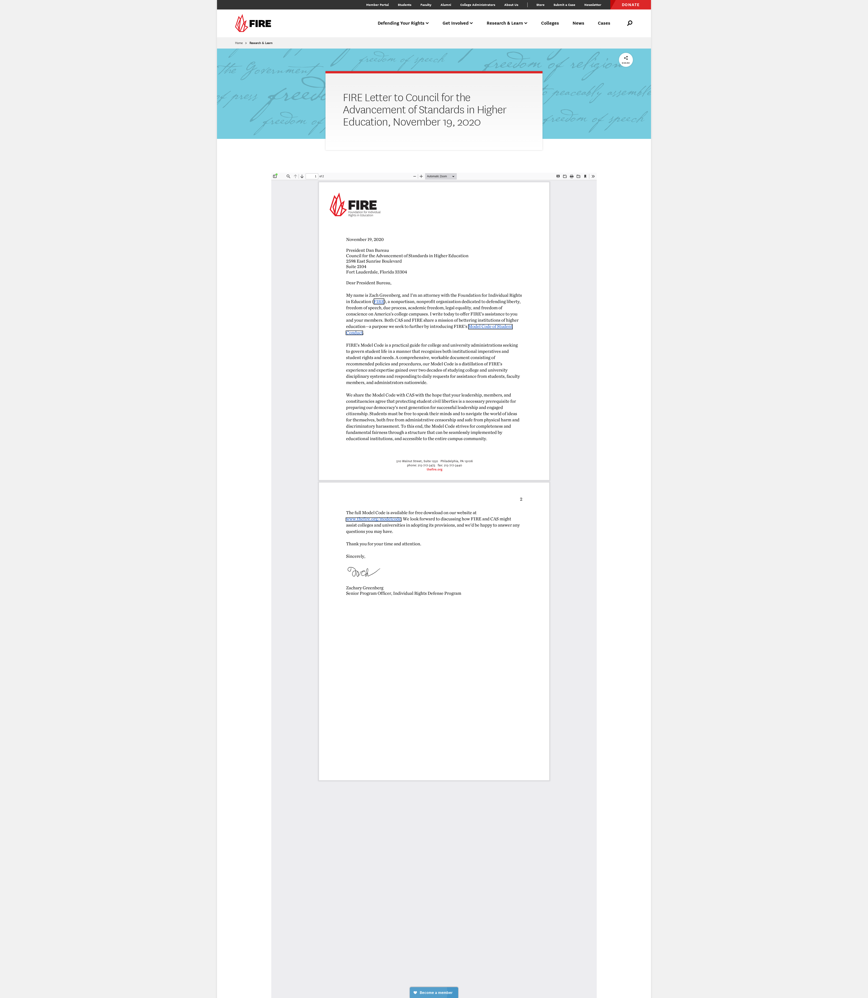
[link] (254, 23)
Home (239, 43)
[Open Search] (630, 23)
